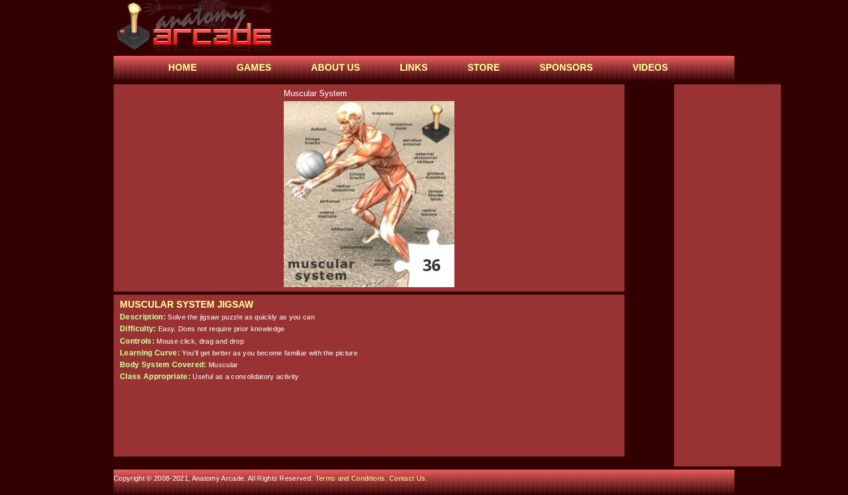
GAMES (254, 67)
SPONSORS (566, 67)
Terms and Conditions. (352, 478)
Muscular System (315, 93)
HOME (182, 67)
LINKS (414, 67)
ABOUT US (335, 67)
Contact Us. (408, 478)
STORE (483, 67)
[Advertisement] (504, 28)
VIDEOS (650, 67)
